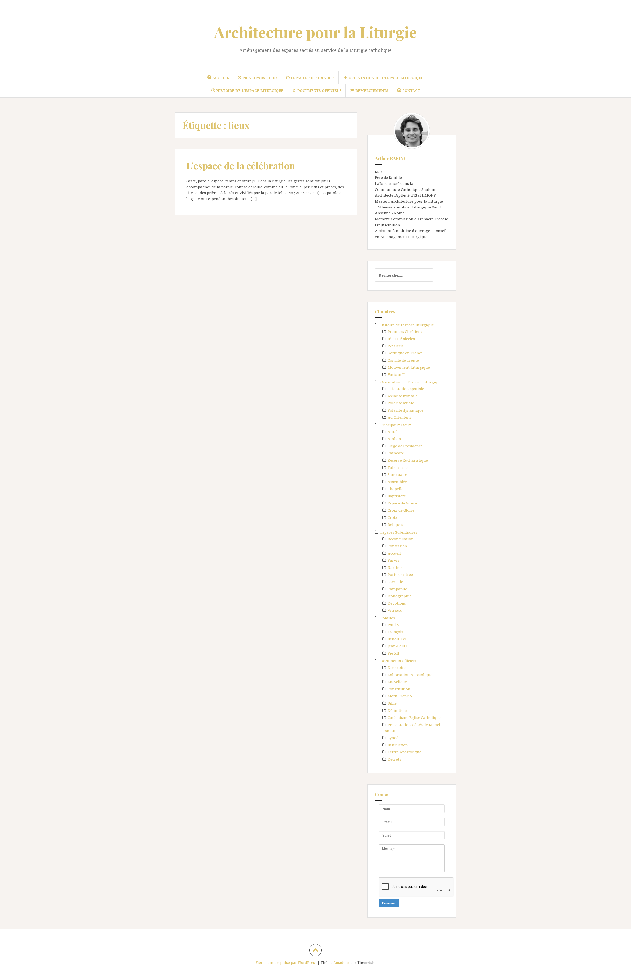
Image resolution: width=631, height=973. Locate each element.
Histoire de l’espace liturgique (407, 324)
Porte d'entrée (400, 574)
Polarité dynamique (405, 410)
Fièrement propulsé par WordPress (286, 962)
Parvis (393, 560)
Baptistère (397, 495)
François (395, 631)
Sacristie (395, 581)
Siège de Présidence (405, 445)
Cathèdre (396, 453)
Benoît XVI (397, 638)
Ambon (394, 438)
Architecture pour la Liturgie (315, 32)
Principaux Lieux (395, 424)
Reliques (395, 524)
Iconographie (400, 595)
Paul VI (394, 624)
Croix (392, 517)
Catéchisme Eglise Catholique (414, 717)
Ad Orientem (399, 417)
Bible (392, 703)
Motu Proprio (400, 696)
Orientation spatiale (406, 388)
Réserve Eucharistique (408, 460)
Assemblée (397, 481)
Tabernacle (398, 467)
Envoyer (389, 903)
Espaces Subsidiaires (398, 532)
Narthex (395, 567)
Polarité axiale (401, 402)
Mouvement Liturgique (409, 367)
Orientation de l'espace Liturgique (411, 382)
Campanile (397, 588)
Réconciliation (401, 538)
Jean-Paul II (398, 645)
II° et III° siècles (401, 338)
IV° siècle (396, 345)
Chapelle (395, 488)
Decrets (394, 759)
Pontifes (387, 617)
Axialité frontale (403, 395)
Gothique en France (405, 352)
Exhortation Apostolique (410, 674)
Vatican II (396, 374)
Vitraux (395, 610)
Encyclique (397, 681)
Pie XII (393, 653)
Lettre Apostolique (404, 751)
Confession (397, 545)
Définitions (398, 710)
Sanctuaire (397, 474)
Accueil (394, 553)
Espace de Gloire (402, 503)
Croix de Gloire (401, 510)
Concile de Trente (403, 360)
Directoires (397, 667)
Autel (393, 431)
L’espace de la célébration (240, 165)
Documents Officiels (398, 660)
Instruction (398, 744)
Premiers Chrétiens (405, 331)
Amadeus (341, 962)
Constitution (399, 688)
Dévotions (397, 603)
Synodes (395, 737)
